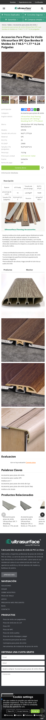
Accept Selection (22, 711)
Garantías (12, 19)
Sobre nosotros (8, 592)
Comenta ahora (31, 462)
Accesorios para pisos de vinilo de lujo (15, 484)
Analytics (19, 715)
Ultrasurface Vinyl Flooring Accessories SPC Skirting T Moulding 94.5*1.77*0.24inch (32, 118)
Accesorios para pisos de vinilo (24, 25)
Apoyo (4, 599)
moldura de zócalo (8, 489)
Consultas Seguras (35, 15)
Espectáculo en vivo (25, 2)
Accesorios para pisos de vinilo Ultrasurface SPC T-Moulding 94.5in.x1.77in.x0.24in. (10, 521)
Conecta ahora (20, 168)
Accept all (35, 711)
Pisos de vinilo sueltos (11, 633)
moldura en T (6, 481)
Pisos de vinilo (7, 596)
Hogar (4, 589)
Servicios (13, 2)
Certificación (39, 2)
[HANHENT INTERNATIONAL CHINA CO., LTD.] (23, 8)
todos (10, 25)
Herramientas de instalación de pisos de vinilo (20, 646)
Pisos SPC (6, 626)
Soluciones (6, 586)
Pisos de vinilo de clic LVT (12, 623)
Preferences (29, 715)
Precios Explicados (12, 15)
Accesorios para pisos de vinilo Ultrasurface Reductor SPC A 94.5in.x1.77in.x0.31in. (28, 521)
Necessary (9, 715)
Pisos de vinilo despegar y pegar (15, 636)
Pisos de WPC (8, 629)
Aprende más (9, 575)
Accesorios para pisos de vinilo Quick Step (17, 486)
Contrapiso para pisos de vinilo (14, 643)
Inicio (4, 25)
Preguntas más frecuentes (12, 602)
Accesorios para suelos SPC (11, 478)
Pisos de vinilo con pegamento (14, 619)
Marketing (39, 715)
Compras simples (35, 19)
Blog (3, 606)
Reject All (11, 711)
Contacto (5, 609)
